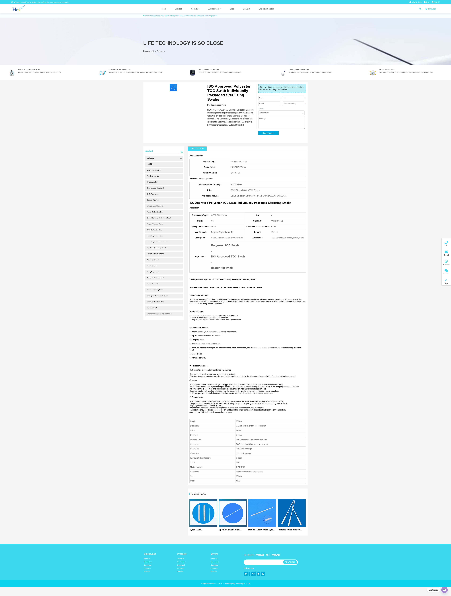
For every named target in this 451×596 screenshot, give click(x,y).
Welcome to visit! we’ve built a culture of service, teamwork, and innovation (41, 2)
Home (145, 16)
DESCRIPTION (197, 149)
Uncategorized (154, 16)
